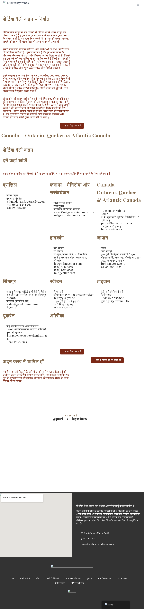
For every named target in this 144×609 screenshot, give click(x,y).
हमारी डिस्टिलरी (52, 578)
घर (13, 578)
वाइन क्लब (122, 578)
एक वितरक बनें (105, 578)
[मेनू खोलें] (138, 4)
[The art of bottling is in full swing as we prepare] (108, 456)
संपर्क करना (60, 583)
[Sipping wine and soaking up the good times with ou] (60, 450)
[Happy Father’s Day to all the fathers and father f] (132, 446)
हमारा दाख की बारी (73, 578)
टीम (38, 578)
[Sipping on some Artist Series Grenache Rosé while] (12, 450)
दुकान (89, 578)
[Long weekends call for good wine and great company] (84, 461)
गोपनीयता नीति (78, 583)
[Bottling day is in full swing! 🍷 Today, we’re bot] (36, 454)
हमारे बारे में (25, 578)
